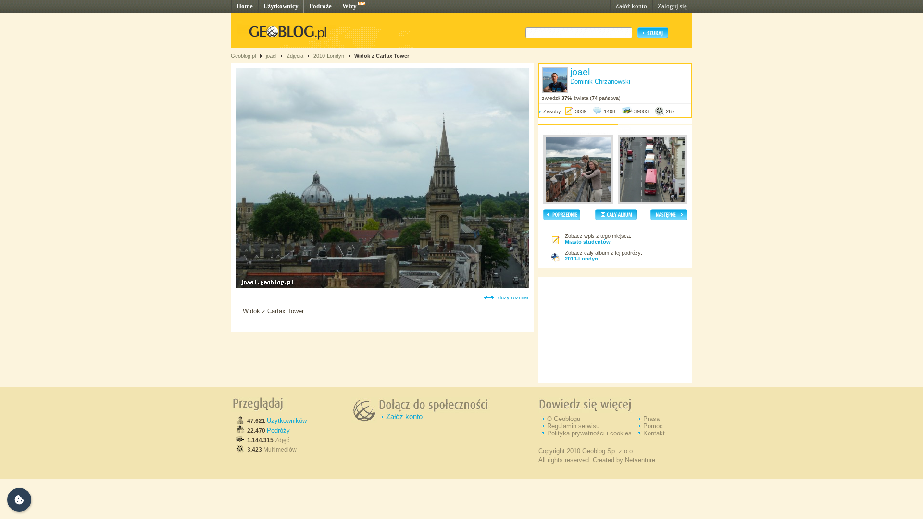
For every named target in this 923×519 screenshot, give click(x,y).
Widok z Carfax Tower (381, 56)
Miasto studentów (588, 242)
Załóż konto (631, 6)
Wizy (349, 6)
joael (271, 56)
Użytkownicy (281, 6)
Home (245, 6)
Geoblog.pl (243, 56)
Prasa (651, 418)
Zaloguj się (672, 6)
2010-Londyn (328, 56)
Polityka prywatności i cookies (589, 433)
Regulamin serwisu (573, 426)
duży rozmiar (513, 297)
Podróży (278, 430)
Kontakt (654, 433)
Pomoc (653, 426)
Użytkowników (287, 420)
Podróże (320, 6)
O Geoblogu (563, 418)
